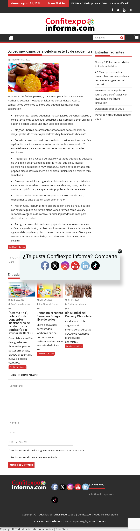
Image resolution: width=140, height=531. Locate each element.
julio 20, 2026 (45, 299)
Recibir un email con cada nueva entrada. (34, 457)
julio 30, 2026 (17, 299)
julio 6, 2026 (73, 299)
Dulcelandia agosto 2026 (109, 108)
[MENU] (136, 37)
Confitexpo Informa (20, 304)
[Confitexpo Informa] (11, 37)
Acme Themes (97, 521)
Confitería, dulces (17, 247)
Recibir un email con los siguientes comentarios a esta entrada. (47, 450)
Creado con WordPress (48, 521)
